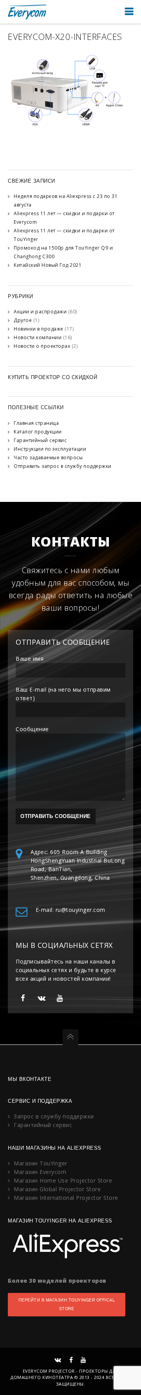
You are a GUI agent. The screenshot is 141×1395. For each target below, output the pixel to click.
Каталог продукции (38, 431)
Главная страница (36, 423)
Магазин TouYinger (40, 1163)
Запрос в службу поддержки (54, 1116)
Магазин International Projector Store (66, 1197)
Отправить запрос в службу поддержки (63, 466)
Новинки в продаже (38, 328)
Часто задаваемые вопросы (48, 457)
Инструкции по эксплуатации (50, 449)
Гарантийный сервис (40, 440)
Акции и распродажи (40, 311)
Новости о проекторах (42, 346)
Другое (23, 320)
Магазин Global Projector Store (57, 1189)
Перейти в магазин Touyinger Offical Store (66, 1304)
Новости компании (37, 337)
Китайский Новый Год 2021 (47, 265)
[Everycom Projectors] (27, 11)
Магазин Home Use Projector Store (63, 1180)
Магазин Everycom (40, 1172)
